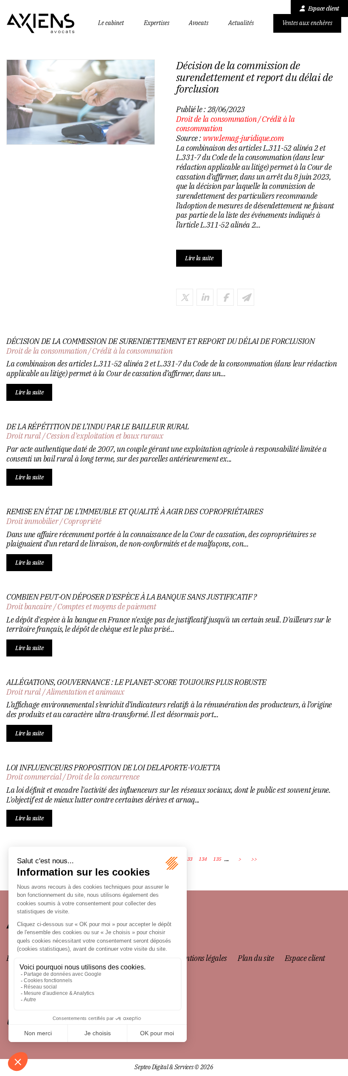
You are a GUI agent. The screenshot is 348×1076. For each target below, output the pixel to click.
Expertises (156, 23)
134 (203, 859)
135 (217, 859)
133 (188, 859)
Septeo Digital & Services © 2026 (174, 1067)
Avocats (198, 23)
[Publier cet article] (184, 297)
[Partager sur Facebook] (225, 297)
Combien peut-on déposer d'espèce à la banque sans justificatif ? (131, 597)
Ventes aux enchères (307, 23)
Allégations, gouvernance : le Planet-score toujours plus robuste (136, 682)
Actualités (241, 23)
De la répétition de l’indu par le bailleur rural (97, 426)
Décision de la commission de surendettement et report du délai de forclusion (160, 341)
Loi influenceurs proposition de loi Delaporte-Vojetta (113, 767)
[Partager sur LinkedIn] (204, 297)
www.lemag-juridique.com (243, 138)
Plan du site (256, 958)
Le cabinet (111, 23)
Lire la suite (199, 258)
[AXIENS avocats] (41, 23)
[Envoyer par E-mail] (245, 297)
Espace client (323, 8)
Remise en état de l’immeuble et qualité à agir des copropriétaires (134, 511)
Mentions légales (202, 958)
